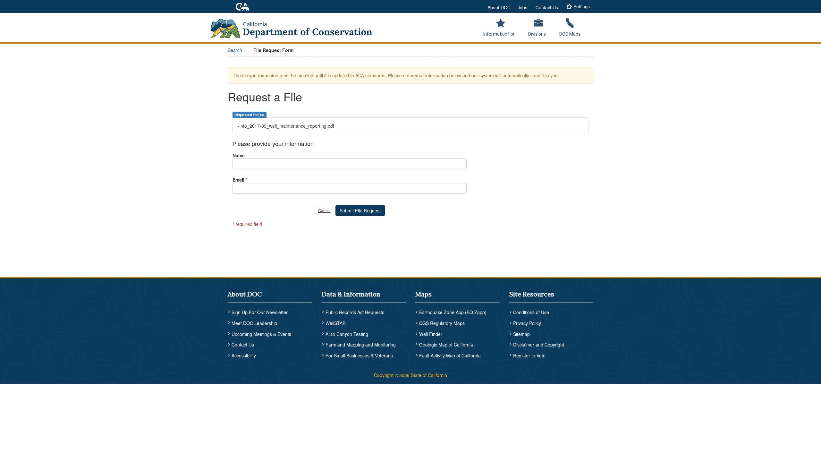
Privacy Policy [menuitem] (527, 323)
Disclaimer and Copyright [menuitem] (538, 344)
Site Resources (531, 294)
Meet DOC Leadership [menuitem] (254, 323)
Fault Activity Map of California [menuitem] (450, 355)
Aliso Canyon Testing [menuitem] (347, 334)
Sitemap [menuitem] (521, 334)
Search (235, 50)
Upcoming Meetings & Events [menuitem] (261, 334)
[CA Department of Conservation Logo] (295, 26)
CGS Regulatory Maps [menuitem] (442, 323)
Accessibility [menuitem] (244, 355)
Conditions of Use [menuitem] (531, 312)
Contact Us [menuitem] (243, 344)
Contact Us (547, 7)
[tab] (578, 7)
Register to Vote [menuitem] (529, 355)
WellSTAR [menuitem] (336, 323)
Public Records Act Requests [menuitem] (355, 312)
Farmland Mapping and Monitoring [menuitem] (361, 344)
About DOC (499, 7)
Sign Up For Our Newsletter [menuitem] (260, 312)
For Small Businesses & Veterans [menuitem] (359, 355)
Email (238, 179)
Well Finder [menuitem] (430, 334)
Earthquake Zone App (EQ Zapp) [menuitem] (453, 312)
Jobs (522, 7)
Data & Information (351, 294)
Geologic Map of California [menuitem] (446, 344)
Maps (423, 294)
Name (239, 155)
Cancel (324, 210)
